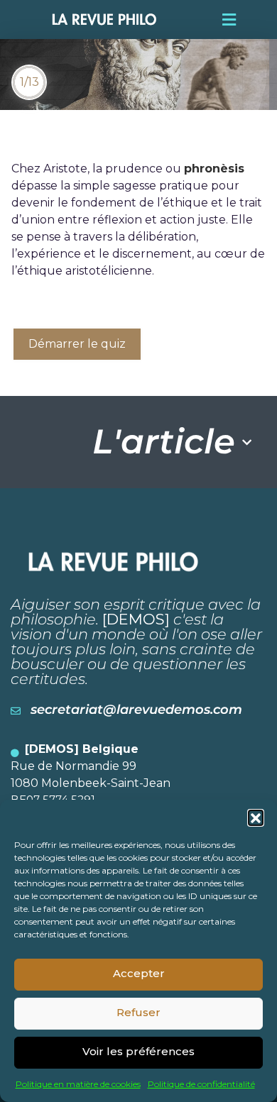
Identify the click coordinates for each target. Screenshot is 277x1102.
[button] (256, 817)
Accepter (139, 973)
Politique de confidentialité (201, 1084)
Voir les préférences (138, 1051)
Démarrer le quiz (77, 344)
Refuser (138, 1012)
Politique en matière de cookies (78, 1084)
